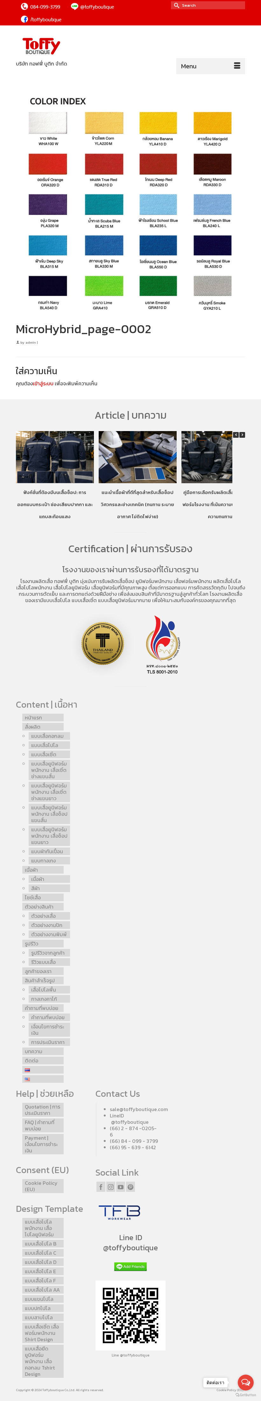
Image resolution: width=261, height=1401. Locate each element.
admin (30, 342)
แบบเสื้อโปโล (56, 600)
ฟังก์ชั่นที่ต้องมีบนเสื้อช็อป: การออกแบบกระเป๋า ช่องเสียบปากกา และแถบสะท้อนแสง (55, 504)
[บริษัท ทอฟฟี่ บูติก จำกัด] (130, 46)
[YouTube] (120, 1187)
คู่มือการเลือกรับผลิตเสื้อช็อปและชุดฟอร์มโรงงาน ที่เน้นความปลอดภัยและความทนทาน (220, 504)
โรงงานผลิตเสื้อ (36, 581)
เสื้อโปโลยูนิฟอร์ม (71, 587)
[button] (242, 435)
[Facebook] (100, 1187)
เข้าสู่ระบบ (43, 383)
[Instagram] (110, 1187)
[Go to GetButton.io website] (246, 1395)
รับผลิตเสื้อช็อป (118, 581)
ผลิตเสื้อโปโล (227, 581)
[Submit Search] (175, 5)
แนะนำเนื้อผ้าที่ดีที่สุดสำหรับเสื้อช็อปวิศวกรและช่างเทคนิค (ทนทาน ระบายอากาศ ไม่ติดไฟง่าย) (137, 504)
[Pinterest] (130, 1187)
